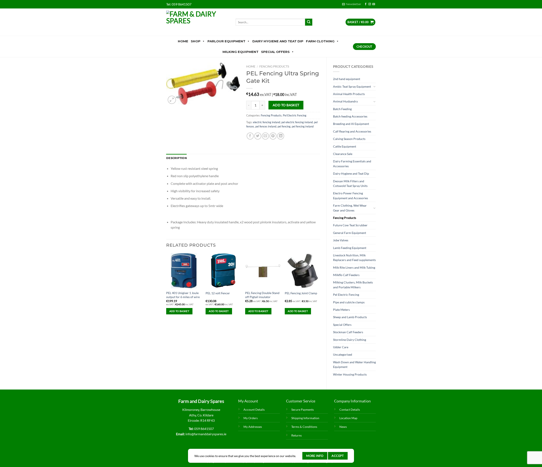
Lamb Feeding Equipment (349, 248)
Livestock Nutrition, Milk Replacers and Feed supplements (354, 257)
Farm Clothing (320, 41)
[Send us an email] (373, 4)
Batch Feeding (342, 109)
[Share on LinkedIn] (280, 136)
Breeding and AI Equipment (351, 124)
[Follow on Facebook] (365, 4)
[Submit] (308, 22)
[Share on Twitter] (257, 136)
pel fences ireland (265, 126)
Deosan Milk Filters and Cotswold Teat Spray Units (350, 183)
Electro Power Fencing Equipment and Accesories (350, 195)
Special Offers (275, 52)
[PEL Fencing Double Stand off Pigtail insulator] (263, 270)
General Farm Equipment (349, 233)
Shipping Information (305, 418)
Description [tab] (176, 158)
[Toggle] (374, 86)
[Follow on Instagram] (369, 4)
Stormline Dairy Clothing (349, 339)
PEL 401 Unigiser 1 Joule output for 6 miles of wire (183, 295)
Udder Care (340, 347)
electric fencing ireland (266, 122)
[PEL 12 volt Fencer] (223, 270)
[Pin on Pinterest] (273, 136)
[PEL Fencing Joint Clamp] (302, 270)
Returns (296, 435)
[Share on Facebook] (250, 136)
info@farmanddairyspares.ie (205, 434)
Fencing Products (344, 218)
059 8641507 (181, 4)
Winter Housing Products (350, 374)
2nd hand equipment (346, 79)
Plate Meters (341, 309)
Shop (195, 41)
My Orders (250, 418)
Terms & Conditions (304, 426)
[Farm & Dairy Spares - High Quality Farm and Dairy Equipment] (197, 22)
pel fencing (284, 126)
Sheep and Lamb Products (350, 317)
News (343, 426)
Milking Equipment (241, 52)
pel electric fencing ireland (297, 122)
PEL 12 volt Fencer (218, 293)
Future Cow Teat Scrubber (350, 225)
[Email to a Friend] (265, 136)
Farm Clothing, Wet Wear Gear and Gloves (350, 208)
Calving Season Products (349, 139)
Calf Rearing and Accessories (352, 131)
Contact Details (349, 409)
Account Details (254, 409)
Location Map (348, 418)
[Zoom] (172, 100)
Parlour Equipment (226, 41)
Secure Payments (302, 409)
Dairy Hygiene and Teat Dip (277, 41)
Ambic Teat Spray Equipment (352, 86)
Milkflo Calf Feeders (346, 275)
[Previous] (166, 287)
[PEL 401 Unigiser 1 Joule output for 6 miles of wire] (184, 270)
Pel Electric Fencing (346, 294)
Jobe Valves (340, 240)
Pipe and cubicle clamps (349, 302)
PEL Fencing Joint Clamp (301, 293)
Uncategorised (342, 354)
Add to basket (286, 105)
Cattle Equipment (344, 146)
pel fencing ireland (303, 126)
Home (183, 41)
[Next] (320, 287)
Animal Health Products (349, 94)
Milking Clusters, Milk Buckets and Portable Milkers (353, 284)
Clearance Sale (342, 154)
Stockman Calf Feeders (348, 332)
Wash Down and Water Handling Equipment (354, 364)
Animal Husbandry (345, 101)
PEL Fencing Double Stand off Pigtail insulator (262, 295)
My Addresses (252, 426)
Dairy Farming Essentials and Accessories (352, 163)
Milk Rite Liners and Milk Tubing (354, 267)
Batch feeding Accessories (350, 116)
